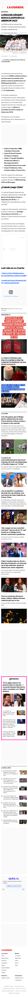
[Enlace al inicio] (14, 679)
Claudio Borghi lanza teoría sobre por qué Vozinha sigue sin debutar (10, 821)
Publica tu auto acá (14, 886)
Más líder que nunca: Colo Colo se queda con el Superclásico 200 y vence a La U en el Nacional (10, 781)
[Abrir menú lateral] (2, 7)
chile (21, 309)
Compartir (5, 56)
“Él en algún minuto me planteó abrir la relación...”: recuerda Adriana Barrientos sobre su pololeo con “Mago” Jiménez (14, 687)
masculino (3, 310)
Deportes (4, 12)
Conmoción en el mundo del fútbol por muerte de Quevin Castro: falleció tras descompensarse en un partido (10, 789)
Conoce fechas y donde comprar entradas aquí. (13, 604)
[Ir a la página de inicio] (15, 7)
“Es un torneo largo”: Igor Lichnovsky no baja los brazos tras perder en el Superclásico (11, 797)
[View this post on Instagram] (10, 249)
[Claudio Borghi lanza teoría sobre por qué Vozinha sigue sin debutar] (23, 822)
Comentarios (13, 56)
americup (16, 309)
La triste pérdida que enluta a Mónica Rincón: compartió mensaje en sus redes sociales (13, 361)
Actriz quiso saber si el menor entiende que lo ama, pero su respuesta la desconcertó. (13, 572)
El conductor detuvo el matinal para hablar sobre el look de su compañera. (14, 468)
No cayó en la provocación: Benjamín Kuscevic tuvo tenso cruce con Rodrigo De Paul (10, 773)
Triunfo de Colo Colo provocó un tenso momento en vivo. (12, 538)
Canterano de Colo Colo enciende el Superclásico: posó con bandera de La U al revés (10, 805)
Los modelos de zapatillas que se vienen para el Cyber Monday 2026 (9, 713)
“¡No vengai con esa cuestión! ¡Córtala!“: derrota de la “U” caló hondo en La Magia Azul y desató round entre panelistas (13, 531)
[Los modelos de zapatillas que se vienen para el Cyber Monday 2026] (21, 713)
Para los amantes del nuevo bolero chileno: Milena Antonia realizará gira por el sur (13, 598)
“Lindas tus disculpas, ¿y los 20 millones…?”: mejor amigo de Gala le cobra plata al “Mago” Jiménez (9, 734)
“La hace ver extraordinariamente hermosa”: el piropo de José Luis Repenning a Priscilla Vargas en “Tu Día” (14, 461)
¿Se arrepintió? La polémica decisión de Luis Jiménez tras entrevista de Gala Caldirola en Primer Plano (13, 494)
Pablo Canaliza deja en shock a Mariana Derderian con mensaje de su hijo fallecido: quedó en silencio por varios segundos (13, 564)
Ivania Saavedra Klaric (10, 33)
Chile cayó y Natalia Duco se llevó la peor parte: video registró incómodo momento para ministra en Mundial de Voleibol (10, 814)
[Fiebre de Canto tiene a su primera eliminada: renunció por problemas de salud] (14, 401)
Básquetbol (11, 309)
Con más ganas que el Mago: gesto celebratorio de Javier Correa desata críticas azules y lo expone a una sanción (13, 420)
